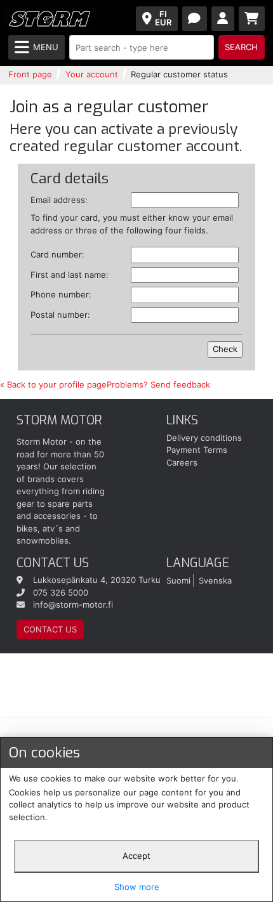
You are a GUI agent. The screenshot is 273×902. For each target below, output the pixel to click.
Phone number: (60, 294)
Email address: (59, 200)
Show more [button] (136, 887)
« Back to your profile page (53, 384)
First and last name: (69, 275)
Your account (91, 74)
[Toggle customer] (223, 18)
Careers (181, 462)
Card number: (57, 254)
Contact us (50, 629)
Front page (30, 74)
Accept (136, 856)
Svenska (215, 580)
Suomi (178, 580)
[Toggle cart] (252, 18)
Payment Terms (196, 450)
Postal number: (60, 315)
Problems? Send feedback (158, 384)
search (241, 47)
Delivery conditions (204, 438)
